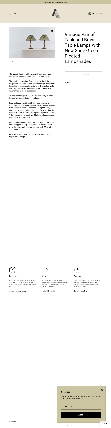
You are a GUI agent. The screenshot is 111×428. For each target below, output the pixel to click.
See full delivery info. (48, 291)
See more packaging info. (17, 291)
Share (67, 82)
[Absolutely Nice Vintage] (55, 13)
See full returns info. (80, 291)
